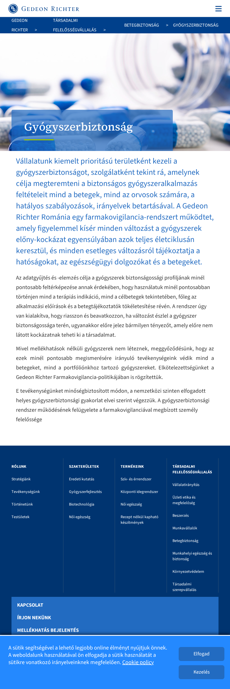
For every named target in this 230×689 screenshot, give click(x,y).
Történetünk (22, 504)
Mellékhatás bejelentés (48, 630)
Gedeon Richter (20, 25)
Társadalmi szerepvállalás (184, 587)
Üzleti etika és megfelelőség (184, 500)
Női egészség (79, 517)
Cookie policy (138, 662)
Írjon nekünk (34, 618)
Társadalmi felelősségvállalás (74, 25)
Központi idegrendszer (139, 492)
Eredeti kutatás (81, 479)
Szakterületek (84, 466)
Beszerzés (181, 515)
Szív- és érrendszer (136, 479)
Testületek (20, 517)
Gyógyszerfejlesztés (85, 492)
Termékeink (132, 466)
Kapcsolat (30, 605)
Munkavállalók (185, 528)
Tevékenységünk (26, 492)
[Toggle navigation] (217, 8)
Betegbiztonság (141, 25)
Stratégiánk (21, 479)
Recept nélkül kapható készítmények (139, 519)
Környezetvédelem (188, 571)
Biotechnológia (81, 504)
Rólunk (19, 466)
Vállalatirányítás (186, 485)
